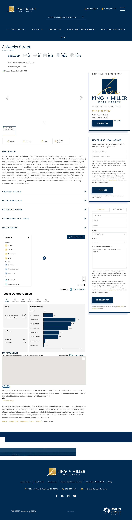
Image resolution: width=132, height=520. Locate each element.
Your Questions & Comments (102, 246)
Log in (106, 9)
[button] (83, 17)
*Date (94, 231)
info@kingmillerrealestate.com (95, 489)
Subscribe (102, 190)
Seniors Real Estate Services (81, 29)
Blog (63, 37)
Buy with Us (37, 29)
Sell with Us (55, 29)
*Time (94, 239)
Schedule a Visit (118, 209)
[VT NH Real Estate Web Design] (112, 511)
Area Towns (18, 29)
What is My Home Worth (113, 29)
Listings (11, 421)
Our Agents (117, 120)
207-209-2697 (92, 9)
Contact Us (102, 123)
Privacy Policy (8, 401)
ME (17, 421)
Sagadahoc (24, 421)
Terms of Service (96, 308)
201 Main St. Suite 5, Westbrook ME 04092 (42, 489)
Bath (32, 421)
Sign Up (113, 9)
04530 (38, 421)
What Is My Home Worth (95, 482)
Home (4, 421)
